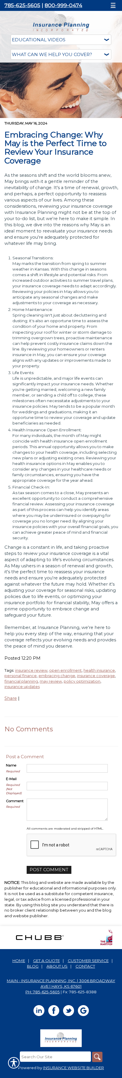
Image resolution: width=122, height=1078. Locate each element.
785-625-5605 (22, 5)
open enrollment (65, 670)
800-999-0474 (63, 5)
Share (10, 698)
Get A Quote (46, 960)
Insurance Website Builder (73, 1067)
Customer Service (88, 960)
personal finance (20, 675)
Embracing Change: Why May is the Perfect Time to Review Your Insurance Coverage (55, 148)
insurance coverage (96, 675)
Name (11, 765)
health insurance (99, 670)
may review (51, 681)
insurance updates (22, 686)
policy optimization (82, 681)
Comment (15, 801)
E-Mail (11, 779)
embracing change (56, 675)
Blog (32, 966)
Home (18, 960)
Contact (85, 966)
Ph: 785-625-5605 (42, 991)
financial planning (21, 681)
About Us (57, 966)
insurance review (31, 670)
